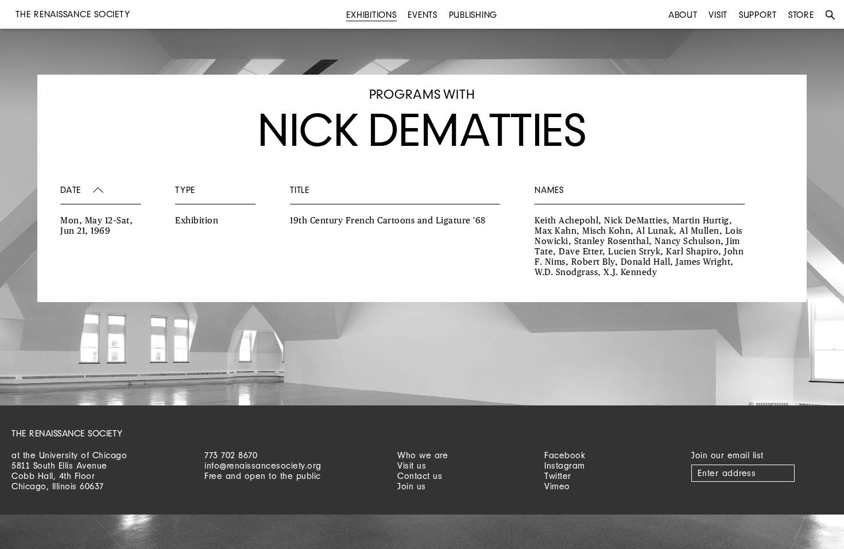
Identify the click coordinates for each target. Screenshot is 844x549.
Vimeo (557, 486)
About (683, 14)
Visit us (411, 465)
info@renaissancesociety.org (263, 465)
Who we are (422, 455)
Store (801, 14)
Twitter (557, 475)
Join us (411, 486)
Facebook (564, 455)
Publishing (473, 14)
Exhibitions (371, 14)
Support (758, 14)
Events (423, 14)
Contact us (419, 475)
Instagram (564, 465)
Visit (718, 14)
